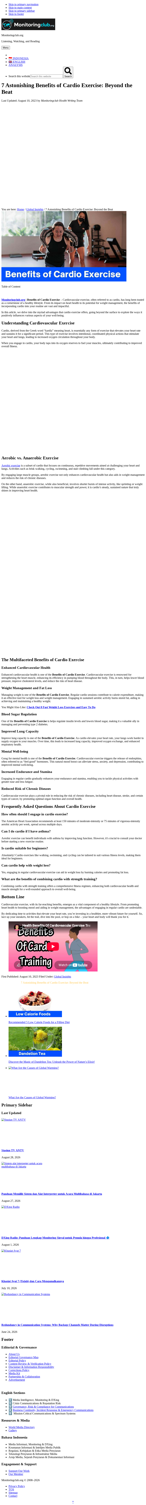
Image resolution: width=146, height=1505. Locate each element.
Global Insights (62, 976)
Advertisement (17, 1379)
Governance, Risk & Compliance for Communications (43, 1406)
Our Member (16, 1474)
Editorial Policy (17, 1360)
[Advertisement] (73, 130)
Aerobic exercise (10, 465)
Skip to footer (16, 14)
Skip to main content (20, 7)
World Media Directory (22, 1427)
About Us (14, 1354)
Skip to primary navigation (23, 4)
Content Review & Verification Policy (30, 1363)
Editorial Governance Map (23, 1357)
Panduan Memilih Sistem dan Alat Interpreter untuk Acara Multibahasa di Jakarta (51, 1193)
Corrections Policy (19, 1370)
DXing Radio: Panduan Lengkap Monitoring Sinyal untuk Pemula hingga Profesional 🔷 (55, 1237)
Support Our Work (19, 1470)
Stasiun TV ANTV (12, 1150)
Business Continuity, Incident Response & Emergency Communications (53, 1410)
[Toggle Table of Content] (4, 293)
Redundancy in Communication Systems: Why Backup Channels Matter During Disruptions (57, 1324)
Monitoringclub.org (13, 299)
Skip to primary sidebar (22, 10)
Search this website (19, 76)
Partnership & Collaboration (24, 1376)
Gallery (13, 1430)
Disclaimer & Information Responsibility (31, 1366)
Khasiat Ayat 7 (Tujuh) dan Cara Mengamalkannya (32, 1281)
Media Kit (14, 1373)
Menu (6, 47)
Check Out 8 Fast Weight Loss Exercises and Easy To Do (61, 707)
